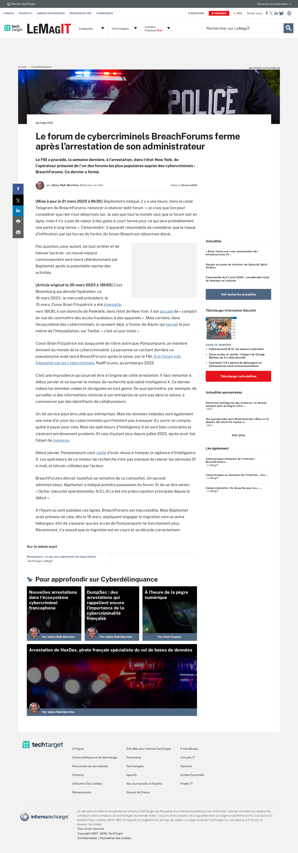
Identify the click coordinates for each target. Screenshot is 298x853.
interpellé (112, 304)
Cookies (8, 13)
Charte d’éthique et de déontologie (94, 757)
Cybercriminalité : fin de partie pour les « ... (234, 488)
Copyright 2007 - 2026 (92, 833)
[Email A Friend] (18, 232)
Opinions (186, 766)
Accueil (22, 67)
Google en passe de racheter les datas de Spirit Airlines (236, 266)
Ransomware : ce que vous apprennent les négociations (61, 556)
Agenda (131, 775)
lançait (172, 324)
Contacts (78, 775)
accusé (166, 311)
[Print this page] (18, 221)
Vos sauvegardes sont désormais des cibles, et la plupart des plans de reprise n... (237, 420)
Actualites (44, 123)
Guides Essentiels (192, 775)
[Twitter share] (18, 200)
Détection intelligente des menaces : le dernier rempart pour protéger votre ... (236, 404)
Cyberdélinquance (41, 67)
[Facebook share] (18, 189)
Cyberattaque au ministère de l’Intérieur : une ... (237, 475)
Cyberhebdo (104, 13)
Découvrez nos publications (272, 4)
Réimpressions (82, 792)
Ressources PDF (80, 13)
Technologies (135, 766)
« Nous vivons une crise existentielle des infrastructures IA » (232, 253)
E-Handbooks (189, 748)
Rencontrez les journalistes (90, 766)
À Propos (78, 748)
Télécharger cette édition (238, 376)
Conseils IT (187, 757)
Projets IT (25, 13)
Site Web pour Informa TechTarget (148, 748)
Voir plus (238, 435)
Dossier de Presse (138, 792)
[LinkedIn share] (18, 210)
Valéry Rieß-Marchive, (65, 185)
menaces (61, 440)
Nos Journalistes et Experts (144, 783)
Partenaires (133, 757)
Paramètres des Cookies (115, 838)
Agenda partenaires (51, 13)
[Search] (288, 28)
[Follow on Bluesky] (281, 13)
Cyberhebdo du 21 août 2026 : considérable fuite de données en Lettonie (237, 279)
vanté (101, 452)
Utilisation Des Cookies (87, 783)
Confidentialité (87, 838)
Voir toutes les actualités (238, 294)
